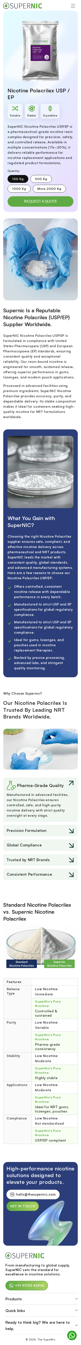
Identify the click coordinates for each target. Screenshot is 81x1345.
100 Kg (20, 180)
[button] (73, 6)
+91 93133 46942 (29, 1285)
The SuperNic (46, 1339)
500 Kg (43, 180)
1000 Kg (21, 190)
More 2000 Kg (51, 190)
